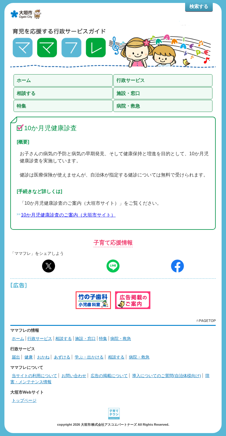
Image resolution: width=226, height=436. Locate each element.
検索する (199, 6)
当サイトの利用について (34, 375)
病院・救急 (120, 338)
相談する (63, 338)
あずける (62, 357)
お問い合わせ (74, 375)
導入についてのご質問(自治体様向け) (166, 375)
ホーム (18, 338)
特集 (103, 338)
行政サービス (39, 338)
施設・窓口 (85, 338)
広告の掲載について (109, 375)
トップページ (24, 400)
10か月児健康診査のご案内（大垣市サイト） (68, 214)
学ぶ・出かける (89, 357)
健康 (28, 357)
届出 (16, 357)
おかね (43, 357)
